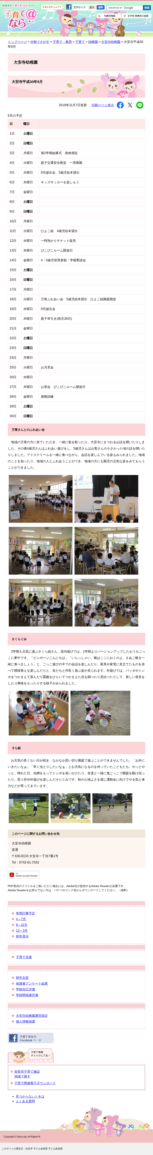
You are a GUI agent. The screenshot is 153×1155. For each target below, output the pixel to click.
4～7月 (21, 919)
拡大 (92, 7)
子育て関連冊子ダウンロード (35, 1083)
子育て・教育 (62, 42)
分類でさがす (39, 42)
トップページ (17, 42)
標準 (100, 7)
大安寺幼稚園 (110, 42)
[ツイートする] (130, 105)
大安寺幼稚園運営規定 (32, 1015)
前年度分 (22, 936)
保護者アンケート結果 (32, 983)
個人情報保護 (25, 1021)
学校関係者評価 (27, 995)
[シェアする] (120, 105)
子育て (80, 42)
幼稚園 (93, 42)
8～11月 (21, 925)
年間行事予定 (25, 913)
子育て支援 (24, 957)
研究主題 (22, 977)
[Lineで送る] (139, 105)
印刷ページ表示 (103, 105)
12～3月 (22, 930)
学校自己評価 (25, 989)
